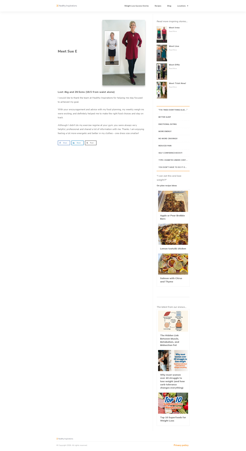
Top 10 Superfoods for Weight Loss (173, 408)
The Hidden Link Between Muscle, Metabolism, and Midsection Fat (173, 330)
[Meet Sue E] (123, 52)
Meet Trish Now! (177, 83)
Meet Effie (174, 64)
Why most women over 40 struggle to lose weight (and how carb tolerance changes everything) (173, 370)
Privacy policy (181, 445)
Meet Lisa (174, 46)
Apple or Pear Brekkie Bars (173, 206)
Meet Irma (174, 27)
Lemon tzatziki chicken (173, 238)
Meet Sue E (67, 51)
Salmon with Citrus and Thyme (173, 269)
